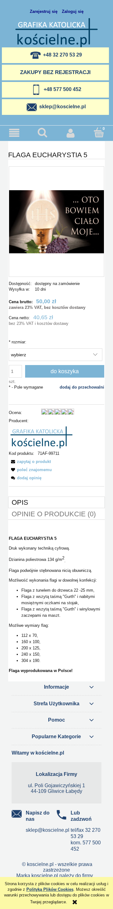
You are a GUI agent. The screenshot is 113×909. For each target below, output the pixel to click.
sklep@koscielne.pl (47, 830)
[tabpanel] (56, 604)
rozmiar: (17, 342)
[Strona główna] (56, 32)
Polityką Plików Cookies (49, 889)
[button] (14, 133)
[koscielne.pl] (41, 437)
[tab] (56, 502)
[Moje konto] (70, 133)
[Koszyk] (99, 132)
